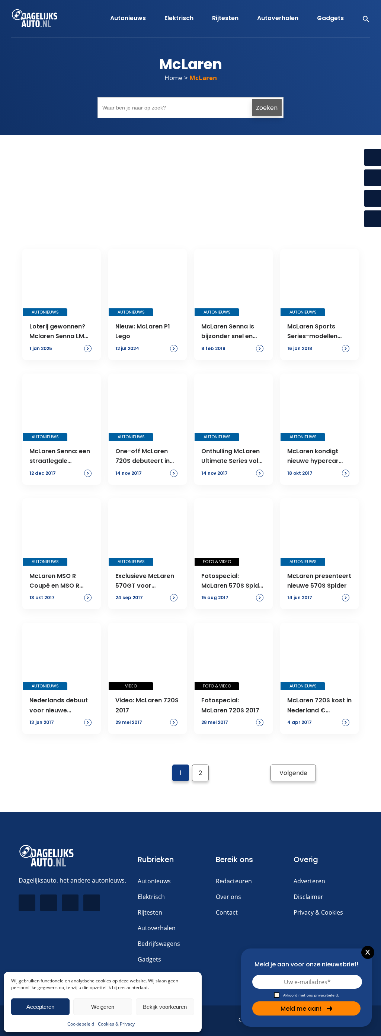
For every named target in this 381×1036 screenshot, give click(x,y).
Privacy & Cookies (318, 912)
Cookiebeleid (80, 1024)
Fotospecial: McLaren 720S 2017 (230, 705)
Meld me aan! (301, 1008)
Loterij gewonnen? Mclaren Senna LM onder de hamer (57, 331)
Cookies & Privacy (116, 1024)
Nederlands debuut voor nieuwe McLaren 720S (58, 705)
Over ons (228, 897)
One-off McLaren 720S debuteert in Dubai (142, 456)
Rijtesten (150, 912)
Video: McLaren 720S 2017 (147, 705)
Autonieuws (154, 881)
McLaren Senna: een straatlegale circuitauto (59, 456)
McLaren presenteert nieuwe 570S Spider (319, 581)
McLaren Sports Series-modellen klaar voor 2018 (312, 331)
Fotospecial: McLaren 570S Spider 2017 (233, 581)
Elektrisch (151, 897)
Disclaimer (308, 897)
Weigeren (102, 1007)
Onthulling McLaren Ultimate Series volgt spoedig (233, 456)
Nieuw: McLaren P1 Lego (142, 331)
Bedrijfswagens (159, 944)
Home (173, 77)
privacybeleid (326, 995)
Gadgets (149, 959)
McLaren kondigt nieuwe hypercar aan (313, 456)
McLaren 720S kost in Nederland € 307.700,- (319, 705)
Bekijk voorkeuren (165, 1007)
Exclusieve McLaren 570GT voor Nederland (144, 581)
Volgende (293, 773)
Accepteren (40, 1007)
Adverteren (309, 881)
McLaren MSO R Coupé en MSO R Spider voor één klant (54, 581)
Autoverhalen (157, 928)
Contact (227, 912)
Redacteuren (234, 881)
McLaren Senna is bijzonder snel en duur (227, 331)
